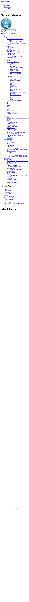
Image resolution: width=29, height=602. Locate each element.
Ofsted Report (7, 7)
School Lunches (11, 128)
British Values (10, 112)
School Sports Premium (13, 54)
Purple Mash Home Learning (14, 169)
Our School (7, 37)
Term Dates (10, 143)
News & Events (8, 139)
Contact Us (7, 158)
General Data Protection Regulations (16, 43)
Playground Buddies (15, 73)
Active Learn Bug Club (13, 162)
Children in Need (11, 151)
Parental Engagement (12, 126)
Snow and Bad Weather (13, 130)
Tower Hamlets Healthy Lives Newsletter (17, 132)
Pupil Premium (11, 50)
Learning (6, 75)
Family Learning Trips (12, 148)
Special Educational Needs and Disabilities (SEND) (15, 56)
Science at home (11, 178)
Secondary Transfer (12, 129)
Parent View (7, 8)
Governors (9, 44)
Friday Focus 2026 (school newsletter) (17, 156)
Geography (13, 83)
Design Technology (15, 80)
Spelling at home (11, 179)
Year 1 (8, 102)
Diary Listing (10, 145)
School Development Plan (13, 52)
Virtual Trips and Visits (13, 182)
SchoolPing (10, 138)
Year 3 (8, 105)
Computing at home (12, 165)
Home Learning (8, 159)
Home (5, 36)
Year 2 (8, 103)
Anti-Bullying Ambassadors (17, 67)
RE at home (10, 176)
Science (12, 96)
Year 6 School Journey (13, 133)
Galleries (9, 146)
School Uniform (11, 53)
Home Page (7, 5)
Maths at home (11, 171)
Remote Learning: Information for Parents (17, 161)
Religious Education (15, 95)
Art (11, 77)
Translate (12, 33)
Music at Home (11, 172)
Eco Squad (13, 66)
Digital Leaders (14, 69)
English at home (11, 168)
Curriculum (10, 76)
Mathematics (13, 86)
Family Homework (12, 113)
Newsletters (10, 152)
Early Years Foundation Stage (14, 100)
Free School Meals (12, 122)
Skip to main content (6, 1)
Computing (13, 79)
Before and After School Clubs (15, 39)
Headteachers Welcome (13, 62)
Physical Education (15, 89)
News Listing (10, 142)
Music (11, 87)
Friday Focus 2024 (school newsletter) (17, 149)
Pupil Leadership (11, 63)
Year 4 (8, 106)
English (12, 82)
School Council (14, 64)
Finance (9, 60)
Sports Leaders (14, 70)
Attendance (10, 120)
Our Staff (9, 46)
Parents (6, 116)
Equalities (9, 40)
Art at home (10, 163)
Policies (9, 49)
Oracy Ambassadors (15, 72)
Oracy (8, 115)
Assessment (10, 110)
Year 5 (8, 108)
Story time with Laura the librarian (19, 175)
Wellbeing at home (12, 181)
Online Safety (10, 123)
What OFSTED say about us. (14, 59)
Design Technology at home (14, 166)
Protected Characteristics (16, 41)
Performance (10, 47)
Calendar (9, 141)
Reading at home (11, 174)
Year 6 (8, 109)
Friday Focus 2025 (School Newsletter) (17, 155)
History (12, 85)
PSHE (12, 90)
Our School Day (11, 125)
